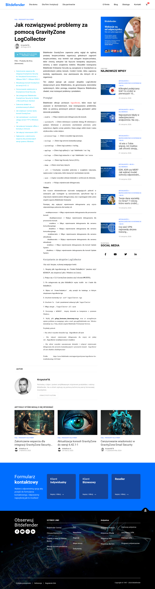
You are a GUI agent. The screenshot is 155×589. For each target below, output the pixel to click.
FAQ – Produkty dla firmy (24, 19)
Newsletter (77, 533)
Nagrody (76, 538)
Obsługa (126, 4)
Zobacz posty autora (48, 395)
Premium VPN (126, 538)
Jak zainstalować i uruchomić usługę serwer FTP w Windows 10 (27, 119)
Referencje (38, 583)
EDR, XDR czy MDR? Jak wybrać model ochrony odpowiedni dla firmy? (129, 173)
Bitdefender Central (54, 528)
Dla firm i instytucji (50, 4)
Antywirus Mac (106, 538)
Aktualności (123, 81)
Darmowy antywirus (128, 527)
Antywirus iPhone (107, 533)
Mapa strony (77, 543)
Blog (116, 4)
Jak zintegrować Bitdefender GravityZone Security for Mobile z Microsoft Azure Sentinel (27, 98)
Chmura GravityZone (54, 533)
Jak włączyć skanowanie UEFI (27, 132)
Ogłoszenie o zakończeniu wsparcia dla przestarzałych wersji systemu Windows (26, 138)
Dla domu (33, 4)
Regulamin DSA (50, 583)
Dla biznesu (123, 112)
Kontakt (137, 4)
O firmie (106, 4)
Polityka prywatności (23, 583)
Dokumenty (77, 549)
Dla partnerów (69, 4)
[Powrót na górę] (145, 511)
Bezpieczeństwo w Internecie (130, 83)
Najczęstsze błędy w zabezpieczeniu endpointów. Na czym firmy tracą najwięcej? (129, 120)
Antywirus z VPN (127, 533)
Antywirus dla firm (107, 544)
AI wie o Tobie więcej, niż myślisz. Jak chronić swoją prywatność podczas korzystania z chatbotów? (129, 149)
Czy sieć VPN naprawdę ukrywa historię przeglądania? (127, 231)
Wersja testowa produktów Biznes (57, 547)
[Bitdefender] (15, 4)
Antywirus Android (108, 528)
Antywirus (105, 520)
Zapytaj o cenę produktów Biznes (56, 539)
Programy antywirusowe (130, 543)
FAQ (74, 527)
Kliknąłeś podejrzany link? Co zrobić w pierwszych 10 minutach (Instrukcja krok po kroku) (129, 93)
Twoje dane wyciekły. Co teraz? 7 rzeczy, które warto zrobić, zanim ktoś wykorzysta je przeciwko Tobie (129, 204)
